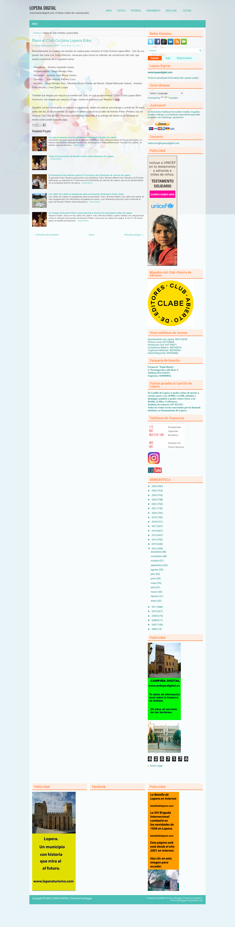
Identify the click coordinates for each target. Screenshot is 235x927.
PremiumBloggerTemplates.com (186, 900)
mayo (154, 583)
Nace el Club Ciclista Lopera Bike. (62, 40)
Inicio (109, 10)
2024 (154, 495)
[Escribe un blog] (37, 125)
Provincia (136, 10)
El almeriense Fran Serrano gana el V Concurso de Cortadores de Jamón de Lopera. (90, 175)
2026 (154, 486)
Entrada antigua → (134, 234)
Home (36, 33)
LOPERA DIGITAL (42, 7)
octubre (155, 560)
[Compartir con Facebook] (44, 125)
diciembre (156, 551)
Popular (155, 58)
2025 (154, 490)
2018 (154, 521)
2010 (154, 611)
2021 (154, 508)
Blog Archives (184, 58)
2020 (154, 513)
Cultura (187, 10)
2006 (154, 629)
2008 (154, 620)
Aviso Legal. (171, 10)
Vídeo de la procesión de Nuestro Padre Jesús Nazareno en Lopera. (81, 156)
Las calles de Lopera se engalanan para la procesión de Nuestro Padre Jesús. (86, 194)
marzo (154, 591)
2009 (154, 615)
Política (121, 10)
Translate (173, 97)
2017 (154, 526)
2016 (154, 530)
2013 (154, 544)
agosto (155, 569)
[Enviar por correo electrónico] (34, 125)
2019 (154, 517)
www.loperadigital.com (46, 45)
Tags (167, 58)
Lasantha (197, 898)
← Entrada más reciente (45, 234)
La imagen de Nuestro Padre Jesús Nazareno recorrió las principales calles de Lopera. (91, 213)
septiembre (157, 565)
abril (153, 587)
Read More (79, 145)
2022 (154, 504)
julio (153, 574)
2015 (154, 535)
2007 (154, 624)
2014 (154, 539)
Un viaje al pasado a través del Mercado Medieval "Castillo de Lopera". (83, 137)
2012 (154, 548)
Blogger (88, 898)
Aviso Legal (156, 765)
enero (154, 600)
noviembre (156, 556)
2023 (154, 499)
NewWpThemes (165, 898)
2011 (154, 606)
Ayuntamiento (153, 10)
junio (153, 578)
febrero (155, 596)
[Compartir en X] (41, 125)
